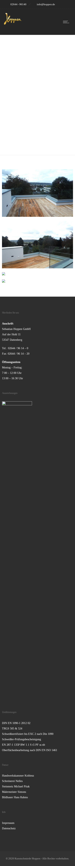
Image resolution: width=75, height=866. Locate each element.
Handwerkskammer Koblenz (18, 775)
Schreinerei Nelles (12, 781)
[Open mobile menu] (67, 22)
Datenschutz (9, 828)
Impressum (8, 822)
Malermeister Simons (14, 791)
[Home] (13, 23)
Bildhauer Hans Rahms (15, 797)
